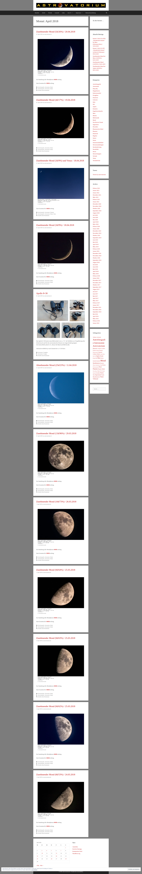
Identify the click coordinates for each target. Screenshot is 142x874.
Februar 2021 (96, 199)
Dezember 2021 (97, 195)
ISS (94, 104)
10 (42, 853)
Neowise (102, 363)
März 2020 (96, 224)
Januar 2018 (96, 278)
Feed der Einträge (77, 849)
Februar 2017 (96, 303)
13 (56, 853)
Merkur (95, 115)
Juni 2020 (95, 217)
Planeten (52, 212)
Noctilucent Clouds (98, 122)
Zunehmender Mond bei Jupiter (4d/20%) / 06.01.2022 (99, 68)
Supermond (98, 375)
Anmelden (75, 847)
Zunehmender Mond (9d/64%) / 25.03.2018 (55, 570)
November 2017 (97, 282)
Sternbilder (96, 149)
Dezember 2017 (97, 280)
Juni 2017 (95, 294)
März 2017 (96, 300)
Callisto (103, 348)
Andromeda (99, 337)
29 (65, 858)
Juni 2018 (95, 267)
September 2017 (97, 287)
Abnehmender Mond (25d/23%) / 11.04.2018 (56, 365)
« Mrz (37, 865)
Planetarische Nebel (98, 129)
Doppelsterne (96, 91)
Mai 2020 (95, 219)
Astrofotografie (41, 87)
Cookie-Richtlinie (34, 869)
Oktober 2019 (96, 235)
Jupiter (94, 106)
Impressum (78, 12)
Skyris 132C (99, 371)
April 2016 (96, 316)
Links (63, 12)
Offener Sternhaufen (96, 365)
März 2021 (96, 197)
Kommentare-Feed (77, 851)
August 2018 (96, 262)
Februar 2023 (96, 188)
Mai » (41, 865)
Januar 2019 (96, 251)
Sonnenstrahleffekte (98, 142)
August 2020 (96, 213)
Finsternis (95, 97)
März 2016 (96, 318)
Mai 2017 (95, 296)
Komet (101, 356)
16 (37, 856)
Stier (94, 374)
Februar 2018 (96, 276)
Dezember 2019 (97, 231)
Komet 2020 (95, 358)
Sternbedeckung (97, 147)
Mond (51, 87)
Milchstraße (96, 118)
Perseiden (95, 127)
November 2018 (97, 255)
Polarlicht (95, 133)
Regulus (95, 136)
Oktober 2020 (96, 208)
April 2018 (96, 271)
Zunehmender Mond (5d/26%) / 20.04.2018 (55, 31)
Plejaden (99, 369)
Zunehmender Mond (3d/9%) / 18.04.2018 (55, 225)
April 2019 (96, 244)
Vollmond (95, 379)
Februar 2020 (96, 226)
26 (51, 858)
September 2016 (97, 312)
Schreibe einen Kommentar (43, 90)
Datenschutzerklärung (91, 12)
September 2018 (97, 260)
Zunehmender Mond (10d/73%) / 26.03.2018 (56, 501)
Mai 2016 (95, 314)
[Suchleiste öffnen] (106, 13)
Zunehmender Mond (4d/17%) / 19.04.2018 (55, 100)
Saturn (94, 138)
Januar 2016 (96, 323)
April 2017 (96, 298)
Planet (100, 367)
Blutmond (95, 348)
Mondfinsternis (96, 363)
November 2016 (97, 309)
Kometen (95, 109)
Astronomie (47, 87)
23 (37, 858)
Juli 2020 (95, 215)
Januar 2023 (96, 190)
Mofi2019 (98, 361)
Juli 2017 (95, 291)
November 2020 (97, 206)
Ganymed (100, 352)
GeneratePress (80, 871)
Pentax (104, 365)
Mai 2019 (95, 242)
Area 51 (69, 12)
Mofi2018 (94, 361)
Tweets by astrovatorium (99, 174)
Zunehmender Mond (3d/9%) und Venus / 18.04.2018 (60, 160)
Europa (94, 350)
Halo (94, 102)
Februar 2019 (96, 249)
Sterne (94, 151)
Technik (50, 12)
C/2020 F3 (99, 348)
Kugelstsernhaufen (98, 111)
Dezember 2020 (97, 204)
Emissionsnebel (97, 93)
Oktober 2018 (96, 258)
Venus (54, 214)
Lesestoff (57, 12)
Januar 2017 (96, 305)
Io (95, 356)
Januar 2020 (96, 228)
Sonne (94, 140)
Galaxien (95, 100)
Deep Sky (95, 88)
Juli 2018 (95, 264)
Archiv (43, 12)
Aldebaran (94, 337)
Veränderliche (96, 160)
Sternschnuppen (97, 154)
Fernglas (45, 354)
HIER (55, 79)
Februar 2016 (96, 321)
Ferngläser (45, 352)
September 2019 (97, 237)
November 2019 (97, 233)
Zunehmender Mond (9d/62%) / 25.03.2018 (55, 706)
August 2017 (96, 289)
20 (56, 856)
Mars (94, 113)
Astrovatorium (99, 346)
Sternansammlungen (98, 145)
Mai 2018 (95, 269)
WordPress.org (76, 853)
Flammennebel (95, 352)
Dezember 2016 (97, 307)
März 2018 (96, 273)
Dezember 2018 (97, 253)
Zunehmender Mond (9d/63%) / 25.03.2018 (55, 638)
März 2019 (96, 246)
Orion (101, 365)
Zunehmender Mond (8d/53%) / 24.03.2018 (55, 774)
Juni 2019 (95, 240)
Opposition (96, 124)
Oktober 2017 (96, 285)
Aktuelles (37, 12)
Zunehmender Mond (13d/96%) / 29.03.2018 (56, 433)
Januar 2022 (96, 192)
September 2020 (97, 210)
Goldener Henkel (96, 354)
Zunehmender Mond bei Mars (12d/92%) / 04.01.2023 (99, 58)
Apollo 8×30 (42, 293)
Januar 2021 (96, 201)
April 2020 (96, 222)
